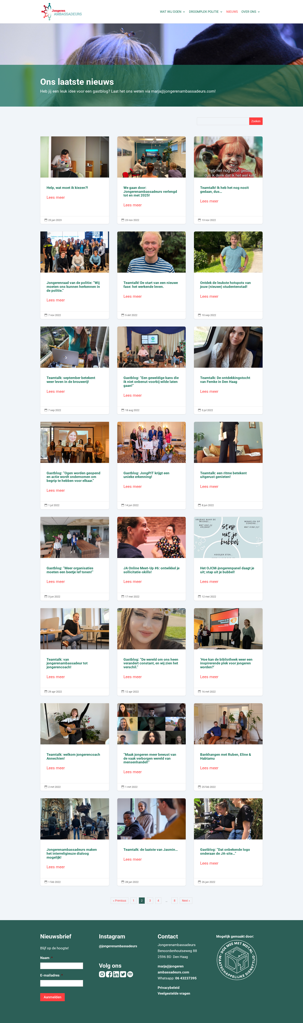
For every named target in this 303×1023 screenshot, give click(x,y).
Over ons (248, 12)
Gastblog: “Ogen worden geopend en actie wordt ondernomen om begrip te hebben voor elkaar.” (74, 465)
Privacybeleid (169, 988)
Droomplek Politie (204, 12)
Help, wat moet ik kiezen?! (74, 180)
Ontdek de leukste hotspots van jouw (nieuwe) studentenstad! (228, 275)
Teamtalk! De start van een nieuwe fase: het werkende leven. (151, 275)
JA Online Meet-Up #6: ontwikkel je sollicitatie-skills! (151, 559)
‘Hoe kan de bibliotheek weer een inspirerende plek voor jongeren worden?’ (228, 652)
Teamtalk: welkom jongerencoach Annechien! (74, 747)
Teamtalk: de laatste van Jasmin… (151, 842)
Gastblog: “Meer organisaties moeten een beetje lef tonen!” (74, 559)
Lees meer (56, 197)
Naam (46, 958)
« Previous (119, 900)
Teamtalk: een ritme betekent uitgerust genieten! (228, 465)
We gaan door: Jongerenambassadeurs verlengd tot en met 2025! (151, 180)
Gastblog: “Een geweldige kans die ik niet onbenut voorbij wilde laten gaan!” (151, 370)
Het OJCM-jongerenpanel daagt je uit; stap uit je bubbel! (228, 559)
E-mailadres (51, 975)
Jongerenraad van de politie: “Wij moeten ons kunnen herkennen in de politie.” (74, 275)
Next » (186, 900)
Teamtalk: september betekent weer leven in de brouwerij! (74, 370)
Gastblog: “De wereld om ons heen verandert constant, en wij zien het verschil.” (151, 652)
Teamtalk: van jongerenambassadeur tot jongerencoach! (74, 652)
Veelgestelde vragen (174, 993)
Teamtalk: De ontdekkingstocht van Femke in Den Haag (228, 370)
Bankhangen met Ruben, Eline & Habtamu (228, 747)
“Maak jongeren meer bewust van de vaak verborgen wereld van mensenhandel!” (151, 747)
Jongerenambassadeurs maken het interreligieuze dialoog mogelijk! (74, 842)
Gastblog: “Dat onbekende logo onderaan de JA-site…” (228, 842)
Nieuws (232, 12)
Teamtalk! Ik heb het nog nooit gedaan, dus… (228, 180)
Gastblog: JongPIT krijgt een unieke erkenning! (151, 465)
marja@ (164, 966)
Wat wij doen (170, 12)
